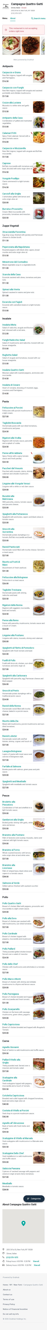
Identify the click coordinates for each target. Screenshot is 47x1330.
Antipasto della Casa (12, 118)
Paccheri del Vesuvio (12, 468)
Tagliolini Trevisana (11, 590)
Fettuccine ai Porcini (12, 407)
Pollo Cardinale (9, 933)
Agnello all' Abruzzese (13, 1123)
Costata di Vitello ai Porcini (15, 1110)
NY (11, 1285)
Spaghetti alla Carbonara (14, 675)
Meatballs (7, 1183)
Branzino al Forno (11, 850)
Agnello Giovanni (10, 1047)
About (12, 18)
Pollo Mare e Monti (11, 979)
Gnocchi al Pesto (10, 690)
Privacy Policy (9, 1304)
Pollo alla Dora (9, 918)
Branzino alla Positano (13, 835)
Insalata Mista (9, 324)
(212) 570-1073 (16, 13)
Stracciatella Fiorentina (13, 232)
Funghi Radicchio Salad (13, 340)
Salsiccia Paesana (11, 1168)
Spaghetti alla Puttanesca (15, 514)
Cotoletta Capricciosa (13, 1095)
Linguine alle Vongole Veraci (16, 483)
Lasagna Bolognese (12, 751)
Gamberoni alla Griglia (13, 819)
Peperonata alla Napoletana (16, 247)
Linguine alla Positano (13, 635)
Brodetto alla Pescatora (8, 803)
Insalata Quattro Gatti (13, 370)
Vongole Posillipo (10, 178)
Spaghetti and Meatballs (14, 781)
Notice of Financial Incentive (15, 1309)
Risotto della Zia (10, 721)
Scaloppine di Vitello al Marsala (17, 1138)
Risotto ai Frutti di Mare (11, 563)
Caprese (6, 163)
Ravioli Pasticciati (11, 547)
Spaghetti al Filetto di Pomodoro (18, 648)
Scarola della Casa (11, 274)
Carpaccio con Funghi (13, 87)
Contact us (7, 1294)
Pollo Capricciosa (11, 1024)
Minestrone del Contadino (15, 262)
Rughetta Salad (9, 355)
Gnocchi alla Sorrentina (8, 530)
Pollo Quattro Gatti (11, 903)
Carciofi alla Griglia (11, 193)
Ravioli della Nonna (11, 706)
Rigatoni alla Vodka (11, 438)
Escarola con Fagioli (12, 302)
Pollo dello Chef (10, 964)
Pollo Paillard (8, 948)
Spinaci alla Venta (11, 289)
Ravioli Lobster (9, 736)
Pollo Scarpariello (11, 1009)
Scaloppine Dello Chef (13, 1153)
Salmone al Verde (11, 883)
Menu (4, 18)
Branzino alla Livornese (8, 866)
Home (5, 1285)
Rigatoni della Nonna (12, 605)
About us (6, 1290)
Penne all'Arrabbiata (12, 453)
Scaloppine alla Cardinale (9, 1079)
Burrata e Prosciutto (12, 209)
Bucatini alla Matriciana (8, 497)
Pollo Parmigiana (10, 994)
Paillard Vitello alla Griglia (11, 1061)
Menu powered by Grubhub (23, 60)
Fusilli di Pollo (8, 660)
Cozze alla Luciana (11, 102)
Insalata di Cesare (11, 385)
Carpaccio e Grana (11, 72)
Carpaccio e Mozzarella (14, 148)
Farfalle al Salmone (11, 766)
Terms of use (8, 1299)
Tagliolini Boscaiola (11, 423)
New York (18, 1285)
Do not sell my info (11, 1314)
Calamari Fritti (9, 133)
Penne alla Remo (10, 620)
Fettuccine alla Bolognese (15, 577)
